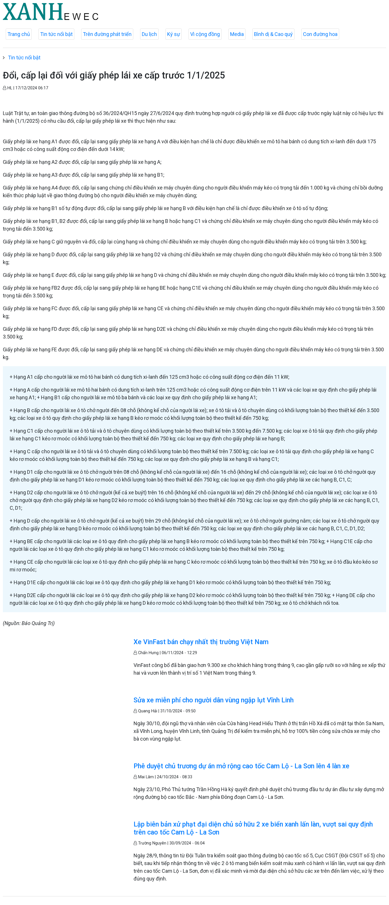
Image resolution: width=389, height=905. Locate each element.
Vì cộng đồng (205, 34)
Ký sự (173, 34)
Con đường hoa (320, 34)
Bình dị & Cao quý (273, 34)
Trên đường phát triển (107, 34)
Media (237, 34)
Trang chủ (18, 34)
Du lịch (149, 34)
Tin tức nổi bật (56, 34)
